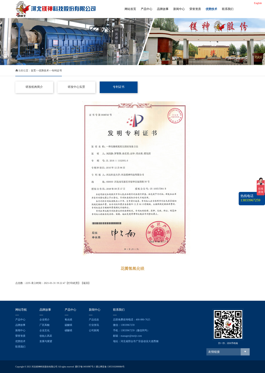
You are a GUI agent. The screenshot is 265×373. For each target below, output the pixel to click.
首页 (33, 70)
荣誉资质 (195, 8)
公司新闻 (94, 330)
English (258, 3)
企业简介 (44, 319)
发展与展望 (45, 341)
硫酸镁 (68, 325)
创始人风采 (45, 336)
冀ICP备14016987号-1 (85, 366)
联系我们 (227, 8)
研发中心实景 (76, 86)
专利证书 (57, 70)
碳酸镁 (68, 330)
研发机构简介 (34, 86)
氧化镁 (68, 319)
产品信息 (94, 319)
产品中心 (146, 8)
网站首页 (130, 8)
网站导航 (21, 309)
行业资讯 (94, 325)
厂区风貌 (44, 325)
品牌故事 (163, 8)
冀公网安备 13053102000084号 (110, 366)
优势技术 (211, 8)
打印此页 (73, 283)
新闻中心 (179, 8)
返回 (85, 283)
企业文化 (44, 330)
